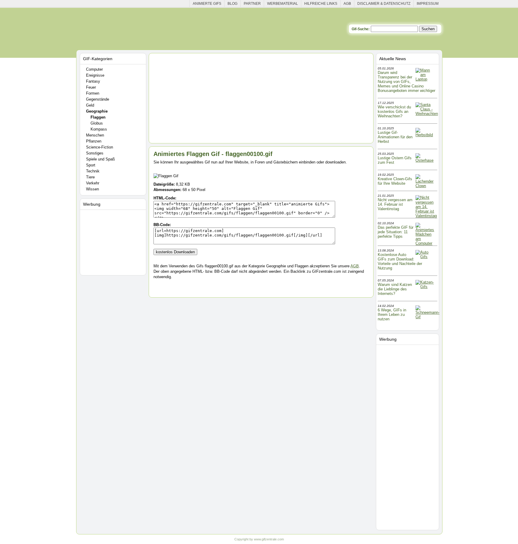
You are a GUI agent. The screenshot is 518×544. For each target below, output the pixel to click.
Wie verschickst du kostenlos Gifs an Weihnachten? (394, 111)
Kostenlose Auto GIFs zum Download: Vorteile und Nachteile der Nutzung (400, 261)
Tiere (90, 177)
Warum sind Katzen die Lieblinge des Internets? (395, 289)
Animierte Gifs (207, 3)
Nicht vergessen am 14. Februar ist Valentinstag (395, 204)
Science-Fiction (99, 147)
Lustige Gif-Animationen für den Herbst (395, 137)
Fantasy (93, 81)
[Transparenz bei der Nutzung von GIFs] (425, 79)
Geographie (97, 111)
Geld (90, 105)
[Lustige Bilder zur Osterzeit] (425, 160)
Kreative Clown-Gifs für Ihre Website (395, 181)
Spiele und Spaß (100, 159)
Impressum (428, 3)
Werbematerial (282, 3)
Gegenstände (97, 99)
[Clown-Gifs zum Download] (425, 186)
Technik (93, 171)
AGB (347, 3)
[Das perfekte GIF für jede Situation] (425, 243)
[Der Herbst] (425, 135)
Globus (97, 123)
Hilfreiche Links (320, 3)
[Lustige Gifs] (427, 317)
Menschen (95, 135)
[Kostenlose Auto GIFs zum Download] (425, 256)
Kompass (99, 129)
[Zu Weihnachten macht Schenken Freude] (426, 113)
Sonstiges (94, 153)
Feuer (91, 87)
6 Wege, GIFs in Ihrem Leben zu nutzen (392, 314)
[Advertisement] (114, 241)
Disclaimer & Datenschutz (383, 3)
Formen (92, 93)
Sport (90, 165)
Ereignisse (95, 75)
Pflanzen (93, 141)
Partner (252, 3)
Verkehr (92, 183)
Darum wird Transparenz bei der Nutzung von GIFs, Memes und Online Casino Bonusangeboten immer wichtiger (406, 81)
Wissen (92, 189)
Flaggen (98, 117)
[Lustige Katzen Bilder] (425, 286)
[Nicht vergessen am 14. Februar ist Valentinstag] (426, 215)
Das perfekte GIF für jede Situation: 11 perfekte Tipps (395, 232)
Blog (232, 3)
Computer (94, 69)
